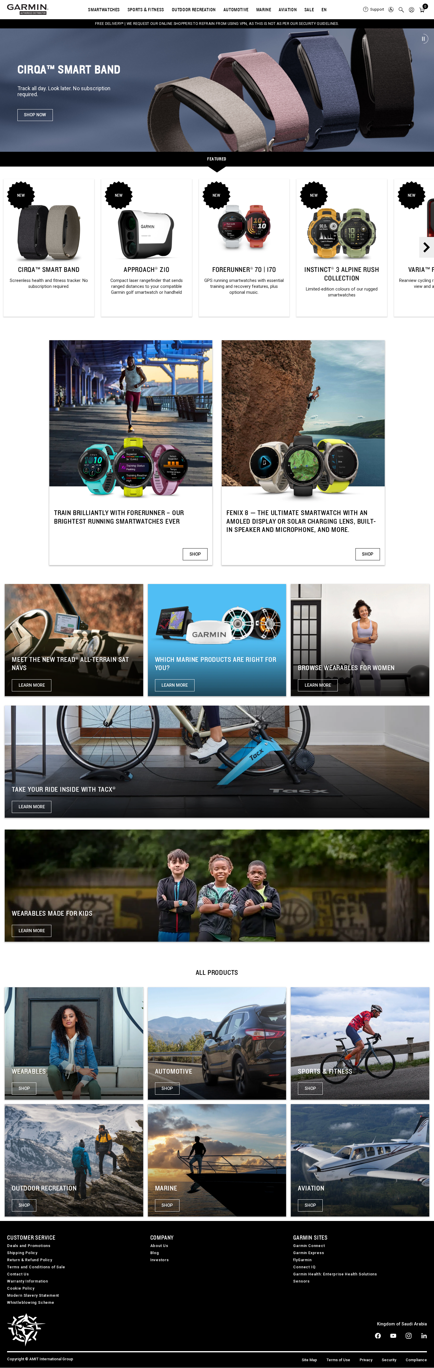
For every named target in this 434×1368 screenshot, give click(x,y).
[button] (411, 9)
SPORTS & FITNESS (146, 9)
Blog (154, 1253)
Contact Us (18, 1274)
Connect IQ (304, 1267)
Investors (159, 1260)
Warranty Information (27, 1281)
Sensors (301, 1281)
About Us (159, 1245)
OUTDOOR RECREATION (194, 9)
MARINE (263, 9)
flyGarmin (302, 1260)
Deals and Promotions (28, 1245)
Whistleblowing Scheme (30, 1302)
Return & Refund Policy (29, 1260)
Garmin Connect (309, 1245)
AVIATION (288, 9)
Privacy (366, 1360)
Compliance (416, 1360)
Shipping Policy (22, 1253)
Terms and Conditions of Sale (36, 1267)
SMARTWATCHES (104, 9)
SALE (309, 9)
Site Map (309, 1360)
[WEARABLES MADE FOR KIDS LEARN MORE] (217, 885)
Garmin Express (308, 1253)
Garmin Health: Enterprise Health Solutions (335, 1274)
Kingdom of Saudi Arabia (402, 1324)
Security (389, 1360)
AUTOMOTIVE (236, 9)
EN (324, 9)
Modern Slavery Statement (33, 1295)
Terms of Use (338, 1360)
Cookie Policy (20, 1288)
